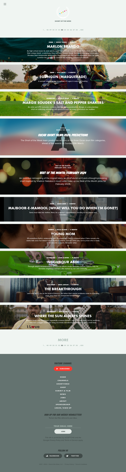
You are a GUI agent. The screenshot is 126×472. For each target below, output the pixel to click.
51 (56, 30)
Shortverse (63, 384)
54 (65, 30)
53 (62, 30)
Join (63, 431)
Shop (63, 387)
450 (81, 30)
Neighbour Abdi (63, 262)
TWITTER (75, 456)
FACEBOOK (54, 456)
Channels (63, 380)
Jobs (63, 397)
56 (71, 30)
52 (59, 30)
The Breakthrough (63, 289)
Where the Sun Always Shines (63, 316)
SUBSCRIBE (65, 369)
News (63, 394)
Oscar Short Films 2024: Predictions (63, 135)
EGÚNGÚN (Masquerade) (63, 76)
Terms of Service (71, 440)
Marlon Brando (63, 46)
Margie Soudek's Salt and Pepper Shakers (63, 102)
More (63, 340)
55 (68, 30)
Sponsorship (63, 404)
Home (63, 377)
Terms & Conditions (81, 464)
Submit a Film (63, 391)
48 (47, 30)
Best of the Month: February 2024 (63, 172)
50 (53, 30)
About (63, 401)
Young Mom (63, 234)
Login (58, 408)
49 (50, 30)
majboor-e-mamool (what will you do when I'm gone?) (63, 208)
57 (74, 30)
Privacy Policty (69, 464)
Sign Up (67, 408)
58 (77, 30)
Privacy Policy (55, 440)
